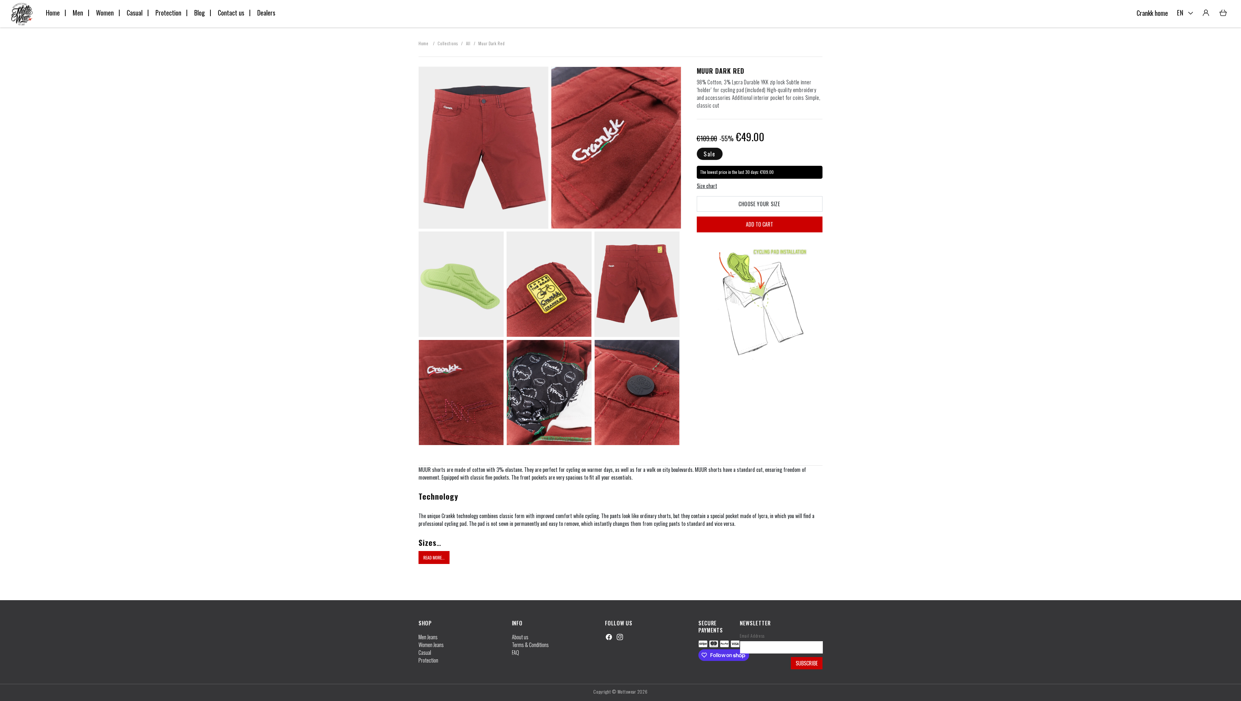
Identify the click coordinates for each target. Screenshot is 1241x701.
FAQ (515, 652)
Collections (448, 43)
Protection (428, 660)
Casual (425, 652)
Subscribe (807, 663)
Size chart (707, 186)
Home (424, 43)
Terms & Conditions (530, 645)
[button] (1223, 13)
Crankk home (1152, 13)
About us (520, 637)
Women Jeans (431, 645)
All (468, 43)
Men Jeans (428, 637)
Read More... (434, 557)
